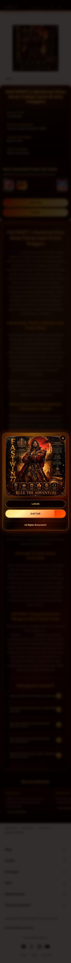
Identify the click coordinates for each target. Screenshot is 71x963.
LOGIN (35, 504)
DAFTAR (35, 513)
